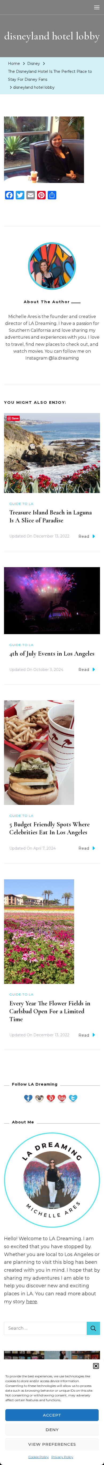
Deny (52, 1429)
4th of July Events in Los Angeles (51, 653)
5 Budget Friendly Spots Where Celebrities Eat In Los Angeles (49, 828)
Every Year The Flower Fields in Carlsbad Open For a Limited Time (49, 1011)
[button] (96, 1366)
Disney (33, 63)
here (31, 1302)
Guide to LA (21, 504)
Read (83, 536)
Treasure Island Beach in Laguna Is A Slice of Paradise (50, 516)
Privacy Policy (62, 1457)
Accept (52, 1415)
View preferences (52, 1444)
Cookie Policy (38, 1457)
